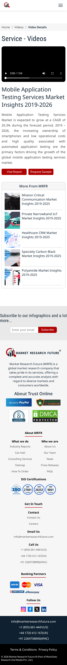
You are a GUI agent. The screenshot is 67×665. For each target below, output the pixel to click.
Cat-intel (20, 452)
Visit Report (14, 171)
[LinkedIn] (43, 609)
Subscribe (47, 329)
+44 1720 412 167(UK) (33, 556)
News (50, 459)
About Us (50, 446)
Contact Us (33, 517)
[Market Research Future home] (7, 5)
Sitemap (20, 465)
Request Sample (41, 171)
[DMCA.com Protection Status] (45, 416)
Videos (19, 27)
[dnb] (19, 416)
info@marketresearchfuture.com (33, 536)
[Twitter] (36, 609)
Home (6, 27)
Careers (33, 523)
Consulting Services (20, 459)
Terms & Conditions (23, 650)
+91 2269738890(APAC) (33, 562)
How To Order (20, 471)
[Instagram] (23, 609)
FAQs (50, 471)
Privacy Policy (48, 650)
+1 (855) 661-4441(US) (33, 549)
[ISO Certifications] (33, 488)
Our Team (50, 452)
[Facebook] (30, 609)
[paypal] (19, 402)
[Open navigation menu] (60, 5)
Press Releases (50, 465)
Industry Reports (20, 446)
